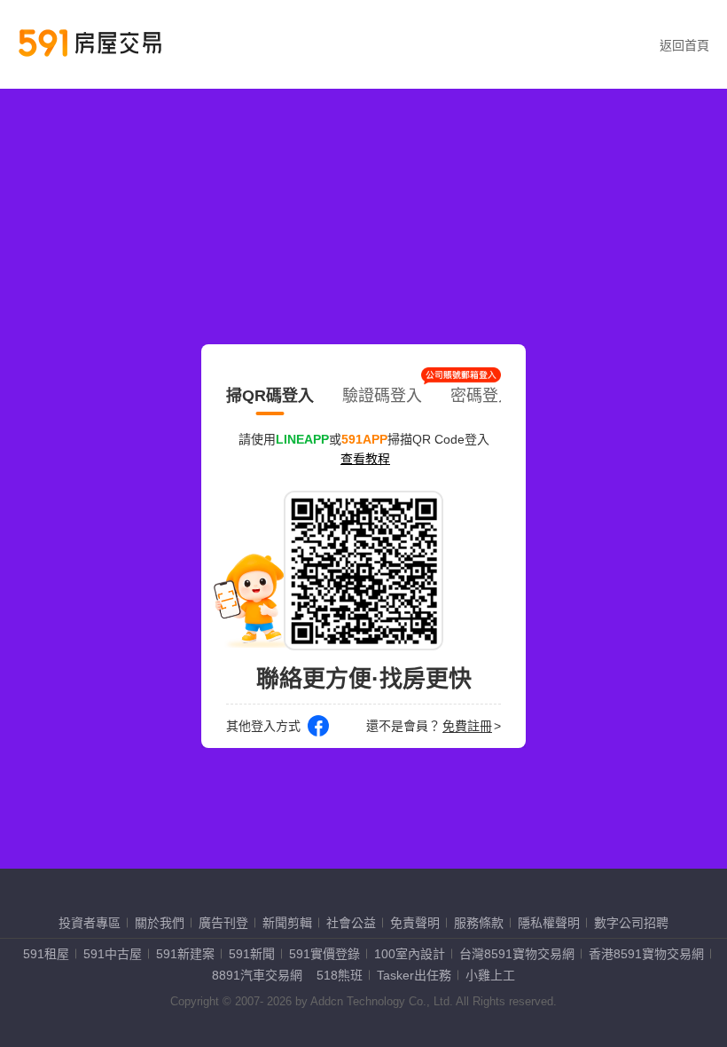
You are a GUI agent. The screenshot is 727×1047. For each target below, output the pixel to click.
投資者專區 (90, 923)
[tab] (270, 392)
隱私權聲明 (549, 923)
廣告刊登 (223, 923)
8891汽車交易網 (257, 975)
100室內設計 (409, 954)
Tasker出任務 (414, 975)
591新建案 (185, 954)
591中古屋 (112, 954)
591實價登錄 (324, 954)
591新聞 (252, 954)
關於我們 (159, 923)
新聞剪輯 (287, 923)
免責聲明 (415, 923)
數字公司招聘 (631, 923)
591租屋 (46, 954)
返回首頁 (684, 45)
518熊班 (340, 975)
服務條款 (479, 923)
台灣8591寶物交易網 (517, 954)
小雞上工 (490, 975)
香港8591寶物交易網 (646, 954)
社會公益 (351, 923)
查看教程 (365, 459)
